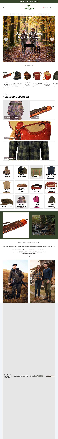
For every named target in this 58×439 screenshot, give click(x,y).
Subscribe (50, 376)
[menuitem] (49, 14)
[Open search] (3, 7)
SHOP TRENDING (29, 65)
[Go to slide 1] (28, 60)
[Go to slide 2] (29, 60)
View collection (29, 45)
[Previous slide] (6, 39)
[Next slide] (52, 39)
